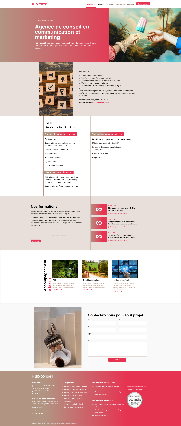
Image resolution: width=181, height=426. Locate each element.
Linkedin (37, 393)
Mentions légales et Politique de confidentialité (62, 424)
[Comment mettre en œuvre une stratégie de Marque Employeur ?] (93, 392)
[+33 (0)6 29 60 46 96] (33, 391)
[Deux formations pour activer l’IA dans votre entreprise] (93, 404)
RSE (54, 280)
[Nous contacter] (32, 416)
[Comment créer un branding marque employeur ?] (93, 386)
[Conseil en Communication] (62, 395)
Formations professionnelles (73, 407)
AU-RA (34, 401)
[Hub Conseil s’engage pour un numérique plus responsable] (93, 410)
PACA (56, 401)
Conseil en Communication (73, 395)
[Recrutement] (32, 413)
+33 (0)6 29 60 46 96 (42, 391)
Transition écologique (91, 280)
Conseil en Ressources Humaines (75, 386)
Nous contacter (39, 416)
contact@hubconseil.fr (42, 388)
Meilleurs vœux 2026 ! (102, 415)
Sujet (89, 334)
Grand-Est (35, 404)
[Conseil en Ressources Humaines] (62, 386)
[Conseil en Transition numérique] (62, 389)
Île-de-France (41, 401)
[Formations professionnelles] (62, 407)
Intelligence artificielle (121, 280)
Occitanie (50, 401)
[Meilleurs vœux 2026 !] (93, 415)
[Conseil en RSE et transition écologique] (62, 400)
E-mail (89, 327)
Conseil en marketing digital (73, 404)
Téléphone (122, 327)
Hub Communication (100, 102)
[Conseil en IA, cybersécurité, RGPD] (62, 392)
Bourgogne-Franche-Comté (48, 404)
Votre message (92, 341)
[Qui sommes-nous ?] (32, 411)
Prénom (90, 320)
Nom (120, 320)
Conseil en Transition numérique (75, 389)
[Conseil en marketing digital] (62, 404)
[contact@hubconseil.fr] (33, 388)
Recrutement (38, 413)
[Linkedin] (32, 393)
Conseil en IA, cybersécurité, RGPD (76, 392)
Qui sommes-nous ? (41, 411)
